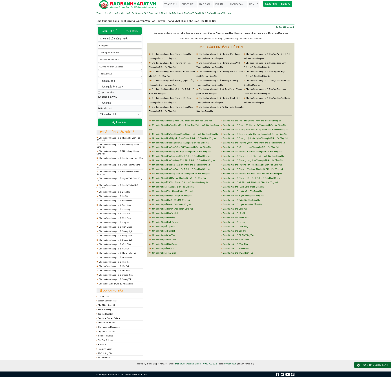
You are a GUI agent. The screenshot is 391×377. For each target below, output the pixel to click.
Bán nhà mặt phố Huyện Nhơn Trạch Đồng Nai (172, 209)
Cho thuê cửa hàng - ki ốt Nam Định (114, 205)
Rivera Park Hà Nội (106, 322)
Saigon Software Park (107, 301)
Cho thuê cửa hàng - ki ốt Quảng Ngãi (115, 231)
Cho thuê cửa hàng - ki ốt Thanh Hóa (115, 257)
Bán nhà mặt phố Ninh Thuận (235, 240)
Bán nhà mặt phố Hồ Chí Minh (164, 213)
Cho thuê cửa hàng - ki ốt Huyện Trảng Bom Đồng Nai (120, 159)
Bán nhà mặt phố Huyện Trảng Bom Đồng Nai (171, 196)
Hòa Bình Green (104, 349)
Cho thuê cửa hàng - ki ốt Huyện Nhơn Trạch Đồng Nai (118, 173)
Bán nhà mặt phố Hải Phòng (235, 226)
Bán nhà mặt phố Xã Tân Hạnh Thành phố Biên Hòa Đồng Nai (250, 182)
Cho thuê (187, 4)
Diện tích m (105, 108)
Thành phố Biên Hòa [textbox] (109, 52)
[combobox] (120, 46)
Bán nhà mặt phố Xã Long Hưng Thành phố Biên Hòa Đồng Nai (250, 147)
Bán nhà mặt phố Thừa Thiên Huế (237, 253)
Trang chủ (171, 4)
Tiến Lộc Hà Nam (105, 336)
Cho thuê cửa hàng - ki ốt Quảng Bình (115, 275)
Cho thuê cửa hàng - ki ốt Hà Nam (113, 249)
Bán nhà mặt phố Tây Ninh (163, 226)
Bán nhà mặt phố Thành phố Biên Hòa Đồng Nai (172, 187)
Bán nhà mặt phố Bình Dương (164, 222)
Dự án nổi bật (112, 290)
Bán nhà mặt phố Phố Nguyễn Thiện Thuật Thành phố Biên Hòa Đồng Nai (184, 138)
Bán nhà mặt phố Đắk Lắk (163, 248)
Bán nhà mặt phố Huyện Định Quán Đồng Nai (171, 204)
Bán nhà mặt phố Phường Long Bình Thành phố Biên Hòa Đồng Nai (252, 160)
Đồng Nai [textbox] (103, 45)
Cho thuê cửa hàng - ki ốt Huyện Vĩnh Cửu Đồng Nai (119, 179)
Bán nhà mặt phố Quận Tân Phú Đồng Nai (241, 200)
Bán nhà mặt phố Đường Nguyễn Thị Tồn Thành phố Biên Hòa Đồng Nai (254, 134)
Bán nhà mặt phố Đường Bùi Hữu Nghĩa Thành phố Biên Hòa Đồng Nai (254, 125)
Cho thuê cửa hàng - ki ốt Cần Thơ (114, 214)
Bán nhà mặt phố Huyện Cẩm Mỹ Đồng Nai (170, 200)
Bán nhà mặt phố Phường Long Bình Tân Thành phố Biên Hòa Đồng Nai (183, 160)
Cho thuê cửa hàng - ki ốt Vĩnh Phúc (114, 244)
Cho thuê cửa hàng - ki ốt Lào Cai (113, 266)
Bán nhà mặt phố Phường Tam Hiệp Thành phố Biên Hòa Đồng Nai (181, 151)
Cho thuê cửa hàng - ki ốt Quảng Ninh (115, 240)
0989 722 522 (210, 363)
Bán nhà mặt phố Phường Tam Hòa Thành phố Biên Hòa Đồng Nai (180, 169)
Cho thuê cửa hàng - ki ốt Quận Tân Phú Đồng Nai (118, 166)
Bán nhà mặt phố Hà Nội (233, 213)
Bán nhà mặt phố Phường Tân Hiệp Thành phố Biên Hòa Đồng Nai (180, 156)
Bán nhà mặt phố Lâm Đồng (163, 240)
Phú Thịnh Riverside (106, 305)
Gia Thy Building (105, 340)
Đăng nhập (271, 3)
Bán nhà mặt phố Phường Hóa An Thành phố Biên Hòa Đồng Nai (180, 143)
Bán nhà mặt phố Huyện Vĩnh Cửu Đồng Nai (242, 191)
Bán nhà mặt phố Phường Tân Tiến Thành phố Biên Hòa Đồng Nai (252, 165)
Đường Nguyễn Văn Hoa (219, 13)
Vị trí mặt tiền (107, 92)
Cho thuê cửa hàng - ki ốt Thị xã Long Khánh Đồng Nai (118, 152)
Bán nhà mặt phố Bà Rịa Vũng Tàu (238, 235)
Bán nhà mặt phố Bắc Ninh (163, 231)
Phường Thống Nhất (194, 13)
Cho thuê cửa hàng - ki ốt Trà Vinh (114, 270)
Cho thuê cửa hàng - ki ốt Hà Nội (113, 196)
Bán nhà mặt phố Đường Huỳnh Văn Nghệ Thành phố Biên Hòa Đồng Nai (255, 138)
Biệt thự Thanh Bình (106, 331)
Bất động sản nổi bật (119, 132)
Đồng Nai (153, 13)
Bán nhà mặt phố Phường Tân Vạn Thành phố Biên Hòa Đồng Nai (180, 174)
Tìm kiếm (121, 122)
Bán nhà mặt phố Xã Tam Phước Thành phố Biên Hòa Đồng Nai (179, 182)
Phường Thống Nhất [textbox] (109, 59)
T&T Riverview (104, 358)
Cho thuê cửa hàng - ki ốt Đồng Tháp (115, 235)
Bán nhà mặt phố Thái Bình (163, 253)
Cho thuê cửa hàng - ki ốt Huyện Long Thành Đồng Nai (118, 145)
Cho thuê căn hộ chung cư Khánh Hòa (115, 284)
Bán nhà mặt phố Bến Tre (234, 231)
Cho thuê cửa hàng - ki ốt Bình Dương (115, 218)
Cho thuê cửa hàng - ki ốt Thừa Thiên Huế (117, 253)
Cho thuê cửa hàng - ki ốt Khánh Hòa (115, 200)
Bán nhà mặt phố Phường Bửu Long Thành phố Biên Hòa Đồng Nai (252, 169)
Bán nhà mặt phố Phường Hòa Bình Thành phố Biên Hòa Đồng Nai (252, 174)
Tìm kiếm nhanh (286, 27)
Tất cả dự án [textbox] (105, 73)
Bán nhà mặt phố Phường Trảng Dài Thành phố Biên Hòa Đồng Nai (181, 147)
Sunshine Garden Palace (108, 318)
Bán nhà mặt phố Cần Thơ (163, 235)
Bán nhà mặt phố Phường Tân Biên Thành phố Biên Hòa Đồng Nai (180, 165)
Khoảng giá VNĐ (107, 97)
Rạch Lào (101, 344)
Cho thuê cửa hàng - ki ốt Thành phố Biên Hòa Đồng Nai (118, 139)
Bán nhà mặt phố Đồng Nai (234, 209)
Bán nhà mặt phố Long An (234, 222)
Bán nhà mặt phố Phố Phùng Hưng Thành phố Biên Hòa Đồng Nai (251, 121)
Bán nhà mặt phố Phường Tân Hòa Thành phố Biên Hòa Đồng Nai (251, 178)
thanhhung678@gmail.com (188, 363)
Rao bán (204, 4)
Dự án (219, 4)
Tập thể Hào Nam (105, 314)
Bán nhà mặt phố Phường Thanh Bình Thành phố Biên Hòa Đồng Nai (253, 156)
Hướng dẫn (236, 4)
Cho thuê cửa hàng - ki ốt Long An (113, 222)
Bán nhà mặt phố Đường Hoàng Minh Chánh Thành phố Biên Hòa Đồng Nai (184, 134)
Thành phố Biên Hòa (171, 13)
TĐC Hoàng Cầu (104, 353)
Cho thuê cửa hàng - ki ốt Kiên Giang (115, 227)
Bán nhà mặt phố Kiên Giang (235, 248)
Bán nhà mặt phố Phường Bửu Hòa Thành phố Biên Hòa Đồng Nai (252, 151)
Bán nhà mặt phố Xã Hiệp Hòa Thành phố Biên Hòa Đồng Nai (178, 178)
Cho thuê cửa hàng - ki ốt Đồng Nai (114, 192)
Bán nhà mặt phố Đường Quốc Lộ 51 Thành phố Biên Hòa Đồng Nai (181, 121)
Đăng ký (285, 3)
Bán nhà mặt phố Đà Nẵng (163, 218)
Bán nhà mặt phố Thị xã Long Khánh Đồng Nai (172, 191)
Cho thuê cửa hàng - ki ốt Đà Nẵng (114, 209)
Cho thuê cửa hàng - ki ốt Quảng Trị (114, 279)
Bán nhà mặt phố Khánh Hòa (235, 218)
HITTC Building (104, 309)
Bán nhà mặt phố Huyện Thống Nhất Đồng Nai (243, 196)
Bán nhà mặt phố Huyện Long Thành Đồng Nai (243, 187)
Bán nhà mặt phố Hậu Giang (164, 244)
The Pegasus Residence (108, 327)
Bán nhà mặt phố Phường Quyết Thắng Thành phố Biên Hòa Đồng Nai (253, 143)
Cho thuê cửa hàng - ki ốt (133, 13)
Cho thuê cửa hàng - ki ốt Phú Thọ (114, 262)
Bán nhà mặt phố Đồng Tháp (235, 244)
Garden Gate (103, 296)
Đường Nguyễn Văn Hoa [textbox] (111, 66)
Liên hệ (253, 4)
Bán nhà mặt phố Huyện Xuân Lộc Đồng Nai (242, 204)
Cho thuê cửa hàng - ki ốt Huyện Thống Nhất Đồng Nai (118, 186)
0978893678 (230, 363)
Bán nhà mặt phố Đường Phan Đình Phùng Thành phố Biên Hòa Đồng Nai (255, 129)
